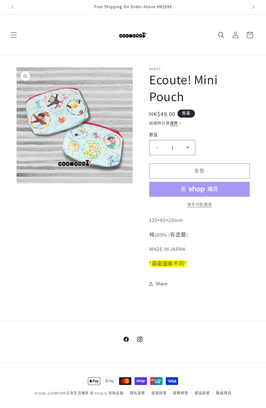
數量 (153, 134)
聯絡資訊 (223, 393)
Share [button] (162, 283)
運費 (174, 123)
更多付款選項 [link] (199, 204)
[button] (13, 35)
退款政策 (159, 393)
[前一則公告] (13, 7)
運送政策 (202, 393)
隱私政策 (137, 393)
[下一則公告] (253, 7)
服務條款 (180, 393)
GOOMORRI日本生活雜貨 (68, 393)
